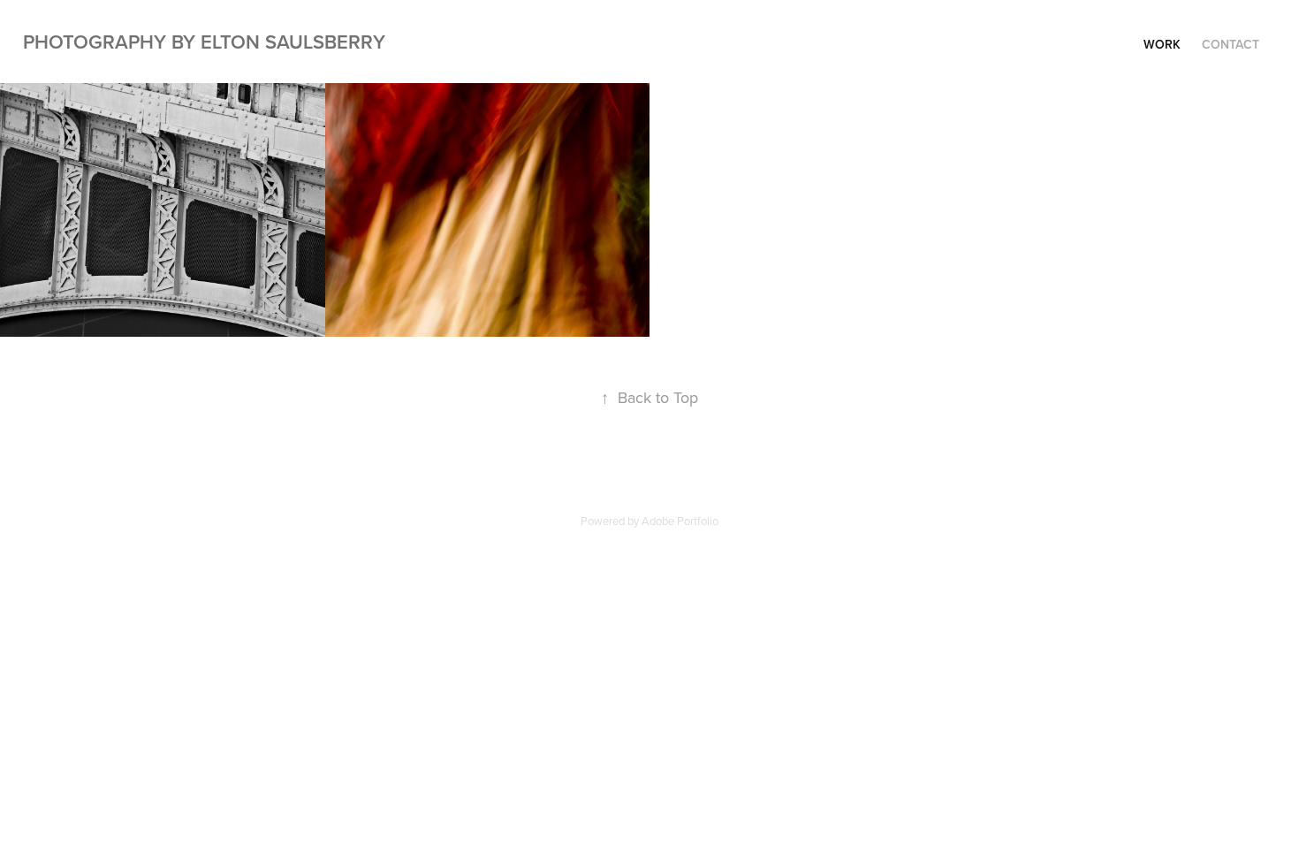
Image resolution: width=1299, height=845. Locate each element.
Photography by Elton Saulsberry (204, 41)
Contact (1230, 44)
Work (1162, 44)
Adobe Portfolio (680, 521)
